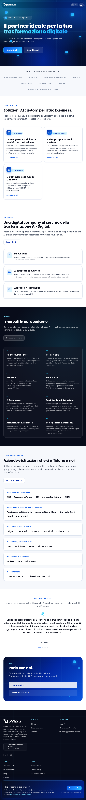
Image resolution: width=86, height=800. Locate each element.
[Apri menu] (81, 5)
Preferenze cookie (38, 774)
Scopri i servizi (33, 50)
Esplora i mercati (13, 338)
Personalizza (65, 792)
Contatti (6, 778)
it (72, 5)
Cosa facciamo (37, 728)
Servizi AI (62, 724)
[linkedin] (5, 755)
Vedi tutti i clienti (13, 480)
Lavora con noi (9, 770)
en (76, 5)
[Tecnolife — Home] (9, 4)
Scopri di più (11, 242)
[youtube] (11, 755)
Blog (5, 774)
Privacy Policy (36, 766)
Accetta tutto (74, 788)
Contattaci (11, 50)
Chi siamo (35, 724)
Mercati (34, 732)
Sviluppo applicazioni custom (70, 732)
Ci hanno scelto (9, 766)
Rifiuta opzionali (76, 792)
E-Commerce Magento (67, 728)
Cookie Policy (36, 770)
